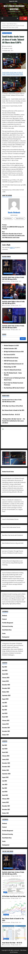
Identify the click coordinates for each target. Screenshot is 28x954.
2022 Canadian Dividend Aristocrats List (13, 364)
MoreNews (23, 950)
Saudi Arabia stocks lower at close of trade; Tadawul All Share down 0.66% (12, 73)
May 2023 (4, 667)
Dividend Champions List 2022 (11, 345)
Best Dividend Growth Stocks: (11, 358)
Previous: (13, 227)
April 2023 (4, 670)
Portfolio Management (7, 623)
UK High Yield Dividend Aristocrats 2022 (14, 351)
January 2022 (5, 724)
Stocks (4, 633)
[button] (2, 18)
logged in (12, 247)
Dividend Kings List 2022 (10, 367)
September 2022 (6, 695)
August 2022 (5, 699)
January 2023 (5, 681)
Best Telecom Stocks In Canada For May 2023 (13, 410)
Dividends (4, 615)
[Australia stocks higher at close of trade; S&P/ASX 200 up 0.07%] (14, 291)
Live (25, 18)
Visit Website (8, 218)
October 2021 (5, 735)
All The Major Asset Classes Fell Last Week (12, 406)
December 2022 (6, 685)
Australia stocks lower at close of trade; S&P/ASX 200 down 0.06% (13, 326)
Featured (4, 619)
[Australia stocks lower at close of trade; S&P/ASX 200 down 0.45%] (14, 267)
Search (4, 334)
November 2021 (6, 731)
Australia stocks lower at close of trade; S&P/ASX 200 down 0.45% (13, 278)
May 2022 (4, 710)
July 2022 (4, 702)
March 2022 (5, 717)
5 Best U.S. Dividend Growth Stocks (12, 370)
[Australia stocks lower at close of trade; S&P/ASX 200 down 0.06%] (14, 316)
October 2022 (5, 692)
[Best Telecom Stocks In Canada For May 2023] (14, 908)
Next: (13, 234)
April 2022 (4, 713)
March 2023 (5, 674)
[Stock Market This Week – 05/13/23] (14, 933)
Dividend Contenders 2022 (10, 348)
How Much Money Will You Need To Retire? (14, 388)
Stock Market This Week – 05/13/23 (11, 414)
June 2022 (4, 706)
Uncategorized (5, 637)
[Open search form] (17, 18)
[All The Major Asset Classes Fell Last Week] (14, 886)
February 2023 (5, 677)
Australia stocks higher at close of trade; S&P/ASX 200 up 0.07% (13, 302)
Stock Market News (7, 33)
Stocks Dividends (8, 46)
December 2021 (6, 727)
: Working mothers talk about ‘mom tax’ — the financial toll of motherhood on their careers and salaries (13, 421)
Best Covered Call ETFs (9, 354)
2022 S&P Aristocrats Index (10, 361)
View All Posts (20, 218)
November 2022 (6, 688)
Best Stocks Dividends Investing (14, 7)
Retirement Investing (7, 626)
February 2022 (5, 720)
